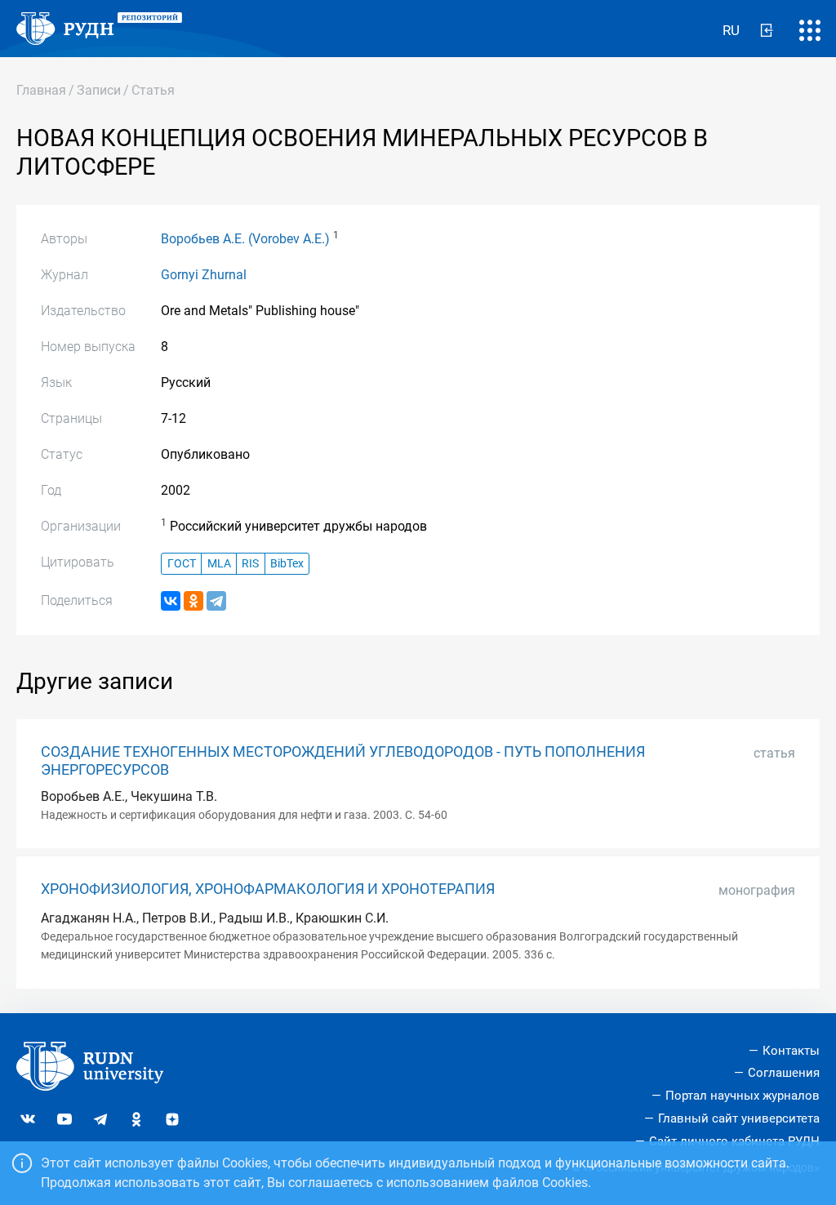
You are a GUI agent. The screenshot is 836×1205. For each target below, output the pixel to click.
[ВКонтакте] (170, 601)
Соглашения (784, 1072)
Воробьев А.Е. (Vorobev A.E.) (245, 239)
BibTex (287, 564)
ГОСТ (181, 564)
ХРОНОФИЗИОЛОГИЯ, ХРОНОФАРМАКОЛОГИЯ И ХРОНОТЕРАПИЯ (268, 889)
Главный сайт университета (739, 1118)
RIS (250, 564)
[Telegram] (216, 601)
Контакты (791, 1050)
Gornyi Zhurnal (204, 274)
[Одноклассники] (193, 601)
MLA (219, 564)
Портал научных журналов (742, 1095)
